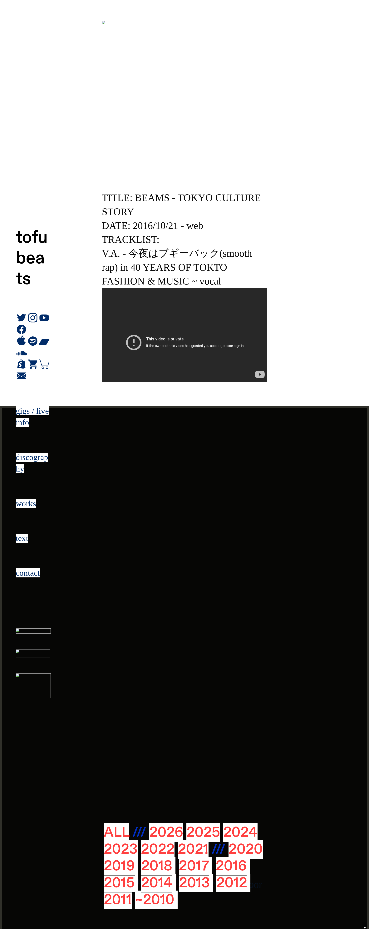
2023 (121, 849)
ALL (116, 832)
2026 (166, 832)
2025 (203, 832)
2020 (246, 849)
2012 (231, 883)
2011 (118, 900)
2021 (193, 849)
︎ (44, 364)
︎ (21, 364)
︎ (32, 364)
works (26, 503)
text (22, 538)
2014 (156, 883)
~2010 (154, 900)
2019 (119, 866)
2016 (231, 866)
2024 (240, 832)
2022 (158, 849)
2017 (194, 866)
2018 (156, 866)
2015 (119, 883)
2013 (194, 883)
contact (28, 572)
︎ (21, 376)
